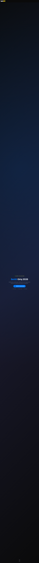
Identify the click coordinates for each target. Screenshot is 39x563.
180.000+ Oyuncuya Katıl (20, 286)
